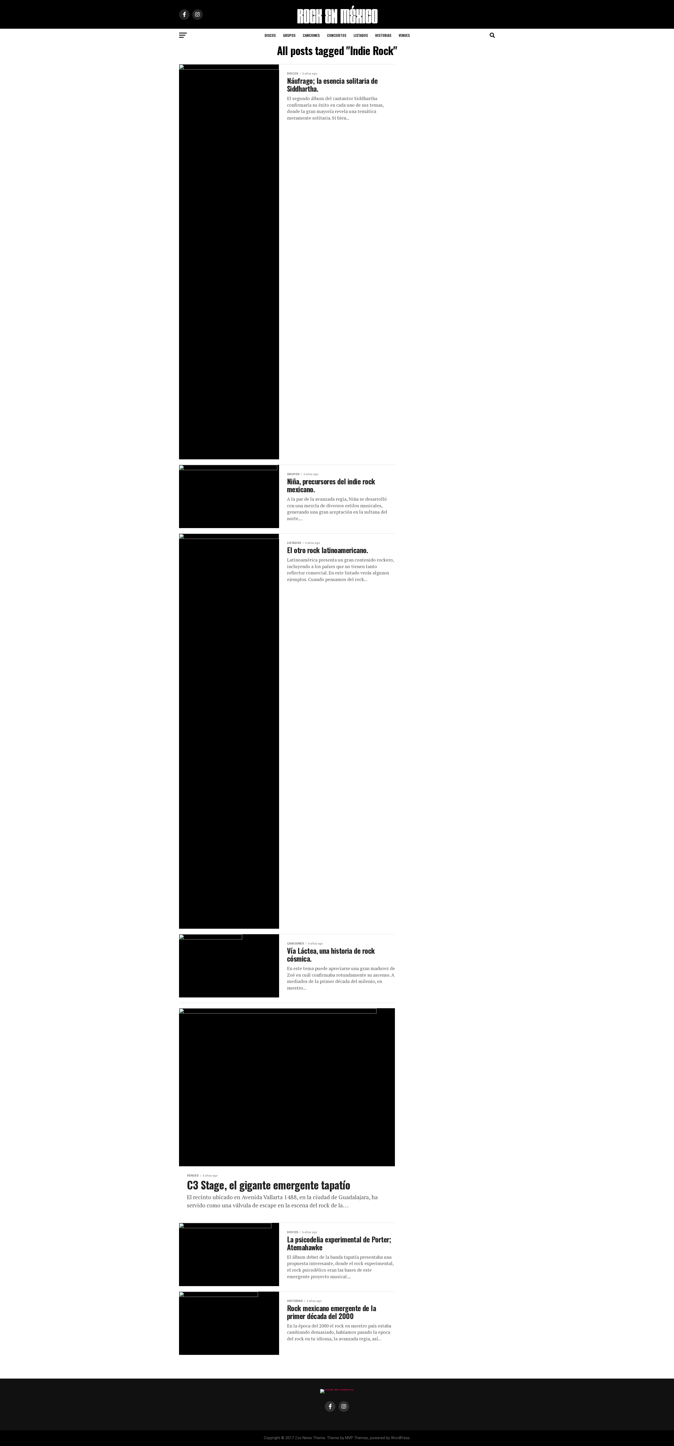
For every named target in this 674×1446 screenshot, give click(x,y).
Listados (361, 35)
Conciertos (336, 35)
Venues (404, 35)
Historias (383, 35)
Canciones (311, 35)
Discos (270, 35)
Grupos (289, 35)
